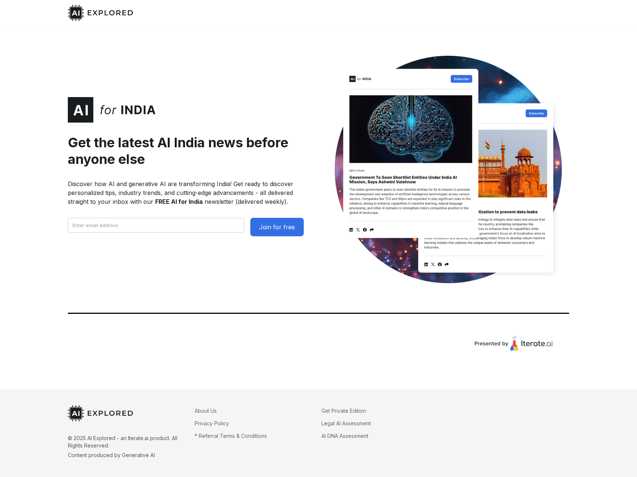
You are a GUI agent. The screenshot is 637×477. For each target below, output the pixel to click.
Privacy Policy (212, 423)
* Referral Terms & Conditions (231, 436)
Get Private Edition (343, 411)
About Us (206, 411)
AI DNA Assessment (344, 436)
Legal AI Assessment (346, 423)
